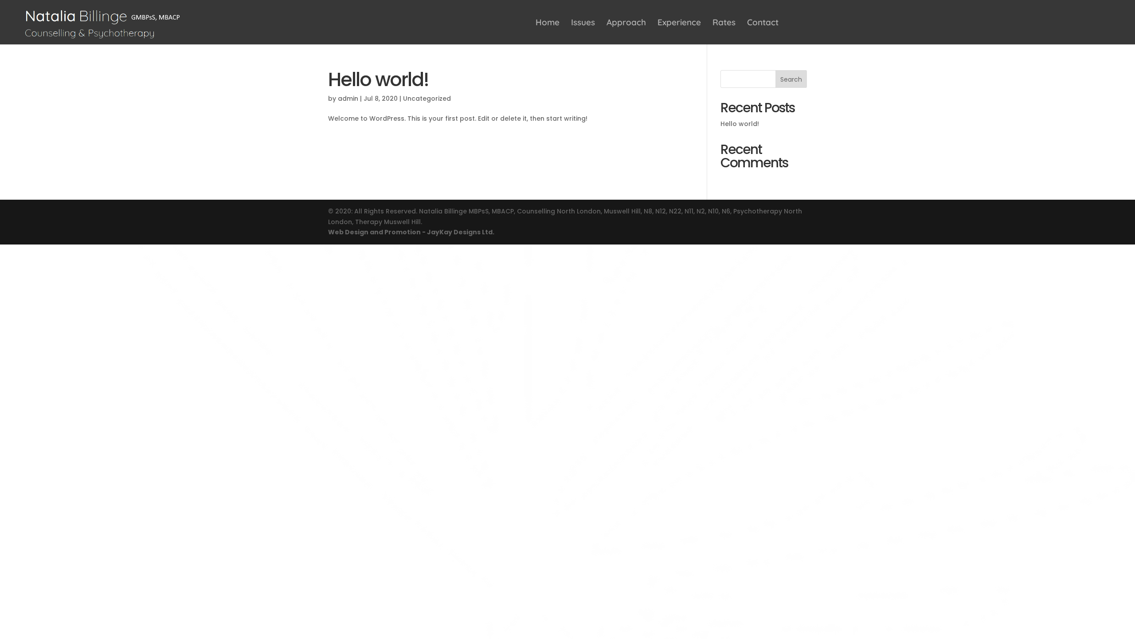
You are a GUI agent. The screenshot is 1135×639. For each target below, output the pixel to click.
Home (548, 23)
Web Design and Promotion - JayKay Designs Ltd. (411, 232)
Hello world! (378, 79)
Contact (763, 23)
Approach (626, 23)
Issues (583, 23)
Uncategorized (427, 98)
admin (348, 98)
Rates (724, 23)
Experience (679, 23)
